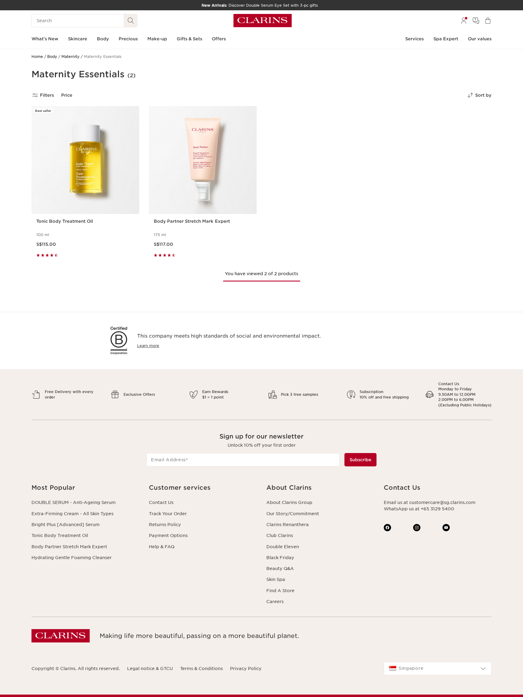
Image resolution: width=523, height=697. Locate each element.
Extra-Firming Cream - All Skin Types (72, 513)
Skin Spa (275, 579)
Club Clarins (279, 535)
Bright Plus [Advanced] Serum (65, 524)
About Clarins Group (289, 502)
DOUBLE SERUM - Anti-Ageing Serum (73, 502)
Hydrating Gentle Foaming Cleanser (71, 557)
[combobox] (438, 668)
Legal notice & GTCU (150, 668)
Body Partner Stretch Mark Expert (69, 546)
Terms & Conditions (201, 668)
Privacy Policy (246, 668)
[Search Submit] (130, 20)
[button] (85, 487)
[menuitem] (463, 20)
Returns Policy (165, 524)
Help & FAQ (161, 546)
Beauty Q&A (280, 568)
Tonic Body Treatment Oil (59, 535)
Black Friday (280, 557)
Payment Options (168, 535)
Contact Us (161, 502)
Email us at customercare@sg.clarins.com (429, 502)
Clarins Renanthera (287, 524)
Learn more (148, 345)
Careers (275, 601)
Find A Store (280, 590)
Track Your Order (168, 513)
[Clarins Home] (263, 20)
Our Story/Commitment (292, 513)
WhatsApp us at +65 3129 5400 (419, 508)
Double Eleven (282, 546)
